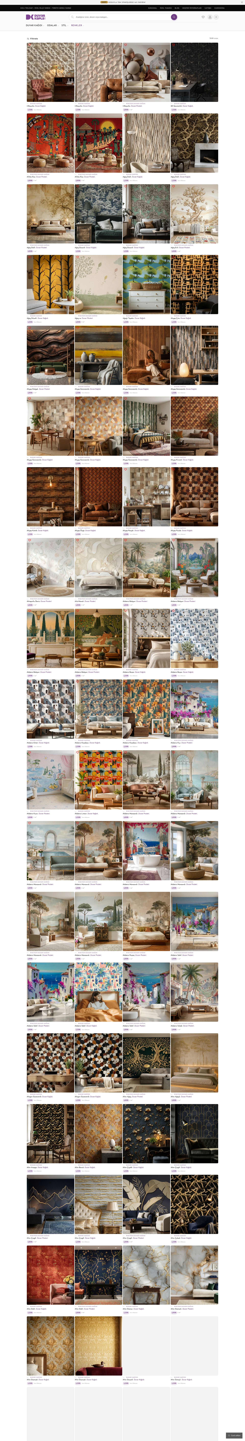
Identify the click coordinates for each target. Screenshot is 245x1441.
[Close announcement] (242, 2)
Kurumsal (152, 8)
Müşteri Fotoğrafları (192, 8)
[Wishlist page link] (203, 17)
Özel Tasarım (166, 8)
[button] (35, 25)
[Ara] (174, 17)
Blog (177, 8)
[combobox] (123, 17)
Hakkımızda (219, 8)
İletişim (208, 8)
